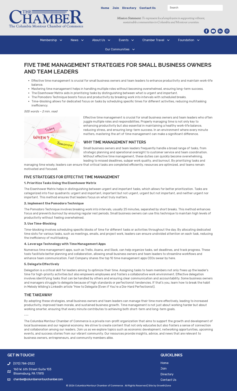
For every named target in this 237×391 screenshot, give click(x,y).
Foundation (186, 40)
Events (123, 40)
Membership (48, 40)
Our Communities (117, 49)
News (74, 40)
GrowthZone (164, 385)
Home (105, 8)
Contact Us (147, 8)
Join (115, 8)
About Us (98, 40)
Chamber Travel (153, 40)
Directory (129, 8)
